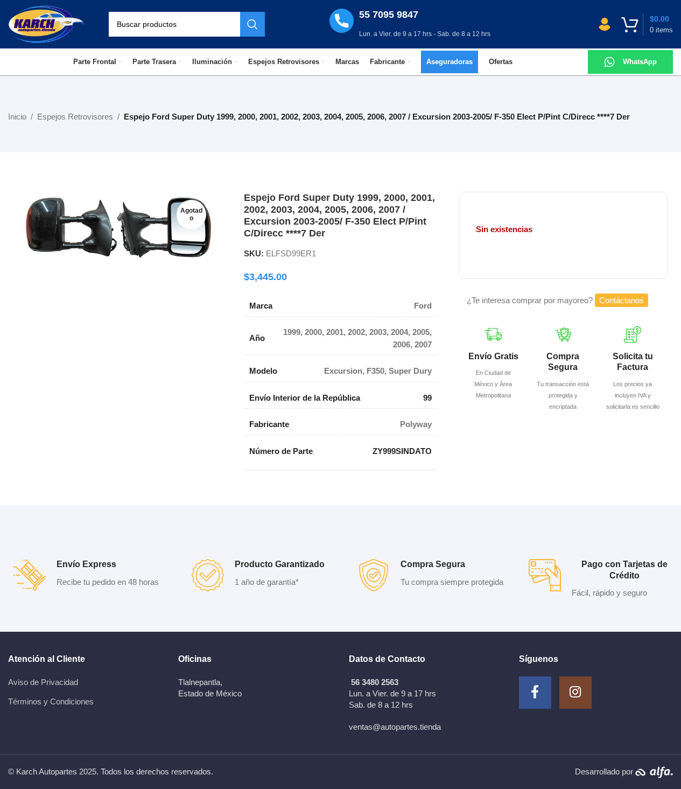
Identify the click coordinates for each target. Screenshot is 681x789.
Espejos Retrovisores (75, 116)
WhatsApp (640, 62)
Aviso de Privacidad (43, 682)
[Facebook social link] (535, 692)
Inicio (17, 116)
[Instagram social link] (575, 692)
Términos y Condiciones (51, 701)
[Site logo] (46, 23)
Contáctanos (621, 300)
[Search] (252, 24)
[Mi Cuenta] (604, 24)
